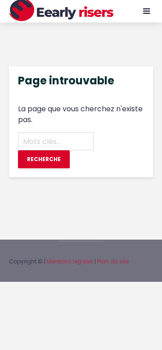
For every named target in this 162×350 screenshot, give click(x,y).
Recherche (44, 159)
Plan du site (113, 261)
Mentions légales (70, 261)
